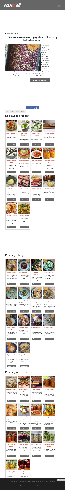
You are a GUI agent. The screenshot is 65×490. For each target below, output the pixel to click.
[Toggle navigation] (59, 5)
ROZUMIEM (60, 479)
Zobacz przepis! (11, 144)
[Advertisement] (32, 21)
